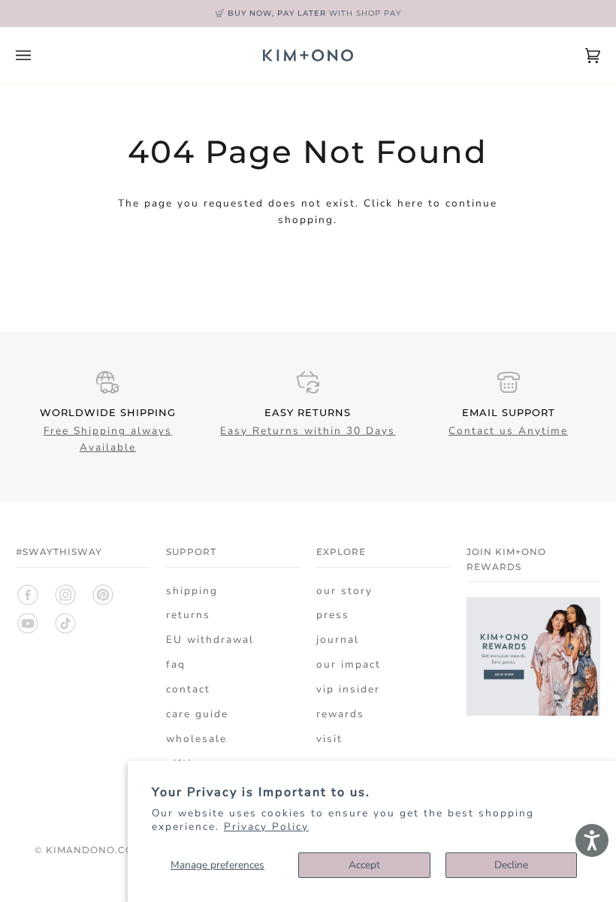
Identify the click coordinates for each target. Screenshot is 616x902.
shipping (192, 591)
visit (329, 739)
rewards (340, 714)
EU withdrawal (210, 639)
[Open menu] (38, 55)
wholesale (196, 739)
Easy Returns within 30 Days (307, 431)
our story (344, 591)
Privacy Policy (266, 826)
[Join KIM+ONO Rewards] (533, 712)
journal (337, 639)
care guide (197, 714)
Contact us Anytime (508, 431)
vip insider (348, 689)
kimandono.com (94, 849)
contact (188, 689)
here (410, 203)
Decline (511, 865)
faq (176, 664)
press (332, 615)
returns (188, 615)
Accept (364, 865)
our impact (348, 664)
